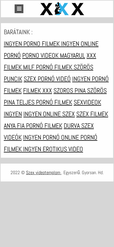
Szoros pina (70, 90)
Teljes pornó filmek (44, 102)
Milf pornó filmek (48, 67)
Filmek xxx (37, 90)
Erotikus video (63, 149)
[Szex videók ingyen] (63, 9)
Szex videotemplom (43, 172)
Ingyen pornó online (51, 137)
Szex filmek (92, 114)
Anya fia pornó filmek (33, 125)
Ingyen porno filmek (32, 44)
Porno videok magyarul (53, 55)
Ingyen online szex (49, 114)
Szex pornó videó (47, 79)
